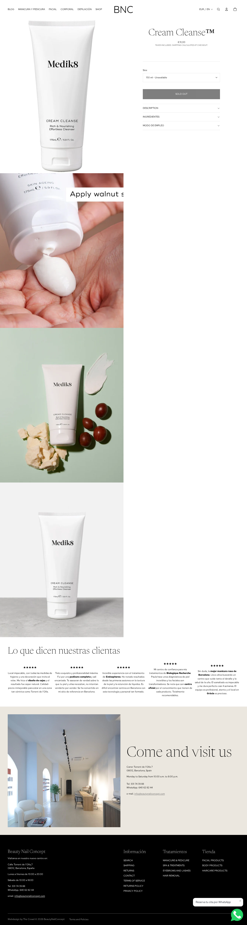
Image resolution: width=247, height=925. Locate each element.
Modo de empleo (153, 125)
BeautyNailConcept (54, 919)
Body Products (212, 865)
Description (150, 108)
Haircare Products (214, 870)
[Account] (226, 9)
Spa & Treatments (173, 865)
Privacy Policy (133, 891)
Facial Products (213, 860)
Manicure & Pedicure (176, 860)
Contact (129, 875)
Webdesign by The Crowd (21, 919)
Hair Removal (171, 875)
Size (145, 70)
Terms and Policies (78, 919)
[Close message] (240, 901)
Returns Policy (133, 885)
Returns (129, 870)
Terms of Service (134, 880)
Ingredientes (151, 116)
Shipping (129, 865)
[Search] (218, 9)
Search (128, 860)
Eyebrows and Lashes (176, 870)
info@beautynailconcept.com (149, 793)
